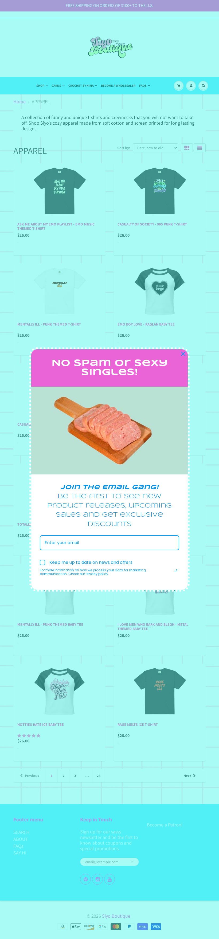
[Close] (183, 353)
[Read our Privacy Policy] (176, 571)
